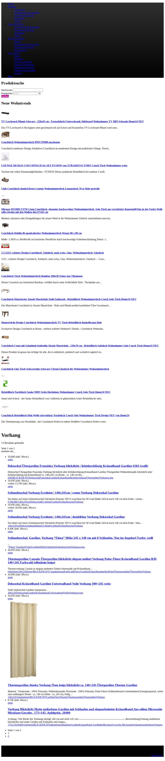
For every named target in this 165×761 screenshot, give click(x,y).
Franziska (44, 477)
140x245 (22, 571)
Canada (53, 571)
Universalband (56, 592)
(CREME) (13, 501)
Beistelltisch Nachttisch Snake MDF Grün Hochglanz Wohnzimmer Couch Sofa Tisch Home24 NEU (55, 392)
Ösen (57, 697)
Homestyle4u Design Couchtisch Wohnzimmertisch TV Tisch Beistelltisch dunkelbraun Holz (51, 322)
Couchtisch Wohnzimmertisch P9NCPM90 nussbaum (30, 142)
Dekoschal (34, 477)
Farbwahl (69, 571)
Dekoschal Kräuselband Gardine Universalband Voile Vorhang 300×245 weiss (59, 583)
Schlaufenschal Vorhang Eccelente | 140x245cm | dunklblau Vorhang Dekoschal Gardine (66, 516)
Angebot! (20, 547)
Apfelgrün (28, 724)
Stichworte (6, 90)
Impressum (157, 755)
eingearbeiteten (63, 724)
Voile (66, 592)
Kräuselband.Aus (88, 724)
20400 (20, 724)
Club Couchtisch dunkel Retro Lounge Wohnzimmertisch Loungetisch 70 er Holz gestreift (50, 188)
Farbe (28, 547)
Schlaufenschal (67, 501)
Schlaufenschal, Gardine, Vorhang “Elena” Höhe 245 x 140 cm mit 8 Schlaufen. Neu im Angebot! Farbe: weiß (80, 538)
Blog (10, 76)
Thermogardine (121, 571)
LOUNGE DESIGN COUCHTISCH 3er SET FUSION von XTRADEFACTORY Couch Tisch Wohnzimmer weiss (64, 165)
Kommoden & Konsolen (26, 12)
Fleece (77, 571)
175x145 (12, 724)
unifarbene (148, 724)
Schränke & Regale (24, 15)
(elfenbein (13, 571)
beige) (30, 571)
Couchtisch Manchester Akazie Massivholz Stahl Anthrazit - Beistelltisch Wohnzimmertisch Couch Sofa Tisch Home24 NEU (68, 299)
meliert (105, 571)
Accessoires (14, 53)
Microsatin (127, 724)
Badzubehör (20, 50)
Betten (17, 41)
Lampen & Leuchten (24, 70)
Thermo (64, 697)
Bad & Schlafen (16, 38)
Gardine (53, 477)
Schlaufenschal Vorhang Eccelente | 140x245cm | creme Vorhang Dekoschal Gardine (63, 492)
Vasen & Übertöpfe (24, 64)
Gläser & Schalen (23, 61)
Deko (17, 56)
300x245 (12, 592)
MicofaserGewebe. (112, 724)
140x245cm (24, 501)
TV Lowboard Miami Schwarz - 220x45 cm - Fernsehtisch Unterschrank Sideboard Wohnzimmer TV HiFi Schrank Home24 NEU (72, 121)
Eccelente (46, 501)
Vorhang (103, 477)
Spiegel (18, 73)
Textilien (18, 59)
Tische (17, 21)
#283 (10, 477)
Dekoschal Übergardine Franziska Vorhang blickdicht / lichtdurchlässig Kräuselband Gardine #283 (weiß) (78, 466)
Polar (111, 571)
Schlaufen (50, 547)
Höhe (42, 547)
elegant (60, 571)
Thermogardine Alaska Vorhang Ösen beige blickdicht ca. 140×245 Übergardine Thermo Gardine (72, 685)
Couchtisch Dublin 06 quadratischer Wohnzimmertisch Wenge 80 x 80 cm (41, 233)
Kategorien (7, 93)
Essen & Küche (16, 24)
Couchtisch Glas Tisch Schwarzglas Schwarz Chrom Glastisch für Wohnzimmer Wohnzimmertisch (55, 369)
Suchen (5, 96)
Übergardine (92, 477)
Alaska (20, 697)
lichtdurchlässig (78, 477)
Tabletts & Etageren (24, 67)
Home (11, 4)
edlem (52, 724)
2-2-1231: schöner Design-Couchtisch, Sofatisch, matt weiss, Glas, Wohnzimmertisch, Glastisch (52, 252)
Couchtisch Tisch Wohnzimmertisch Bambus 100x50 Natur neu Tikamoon (41, 276)
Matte (100, 724)
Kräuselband (64, 477)
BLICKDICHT (21, 477)
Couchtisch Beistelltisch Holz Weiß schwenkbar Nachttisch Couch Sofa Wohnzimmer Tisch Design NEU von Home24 (65, 415)
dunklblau (36, 525)
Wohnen (12, 6)
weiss (110, 477)
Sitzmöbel (19, 18)
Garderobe (19, 9)
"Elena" (12, 547)
